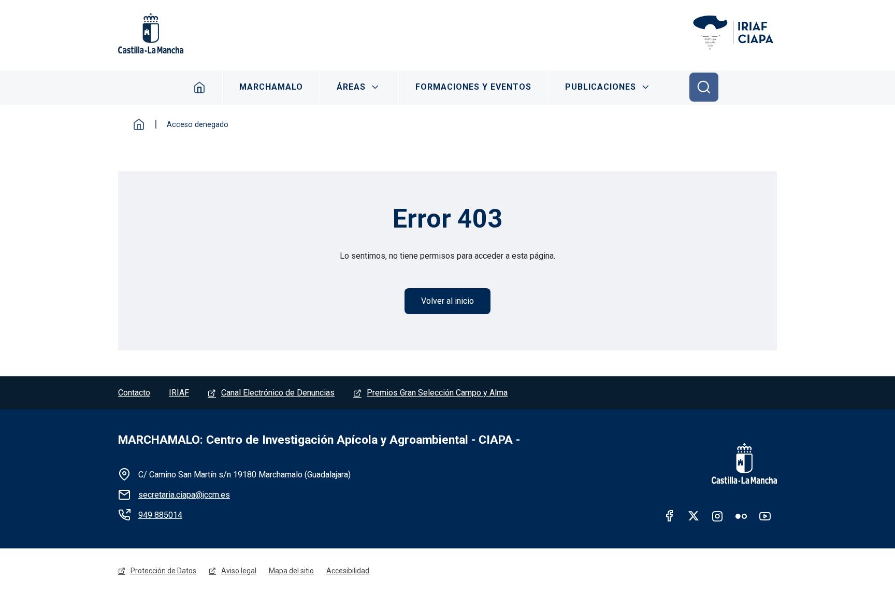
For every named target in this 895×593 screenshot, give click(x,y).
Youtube (765, 515)
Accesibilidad (347, 571)
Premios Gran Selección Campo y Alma (437, 393)
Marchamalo (271, 87)
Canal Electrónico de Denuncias (278, 393)
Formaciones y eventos (473, 87)
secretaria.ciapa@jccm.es (184, 495)
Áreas (351, 87)
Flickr (741, 515)
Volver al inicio (447, 301)
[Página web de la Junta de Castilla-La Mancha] (150, 33)
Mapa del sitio (291, 571)
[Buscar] (703, 87)
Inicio (200, 87)
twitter (693, 515)
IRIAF (179, 393)
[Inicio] (734, 33)
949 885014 (160, 515)
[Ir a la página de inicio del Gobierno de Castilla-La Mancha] (737, 463)
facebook (670, 515)
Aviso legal (238, 571)
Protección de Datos (163, 571)
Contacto (134, 393)
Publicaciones (600, 87)
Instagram (717, 515)
